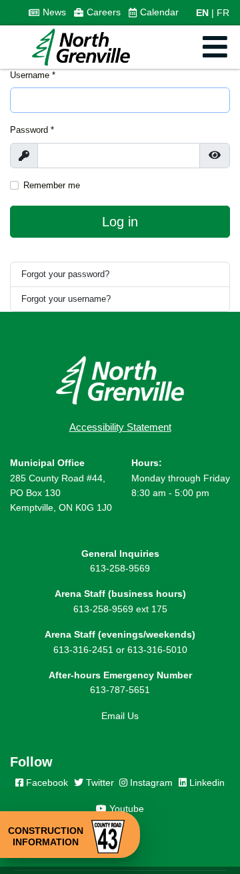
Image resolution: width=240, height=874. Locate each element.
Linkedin (206, 782)
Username (32, 75)
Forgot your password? (65, 274)
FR (223, 12)
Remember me (51, 185)
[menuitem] (47, 12)
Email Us (120, 715)
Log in (120, 221)
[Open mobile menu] (215, 47)
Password (32, 130)
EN (202, 12)
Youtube (125, 808)
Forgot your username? (66, 299)
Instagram (150, 782)
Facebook (45, 782)
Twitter (98, 782)
